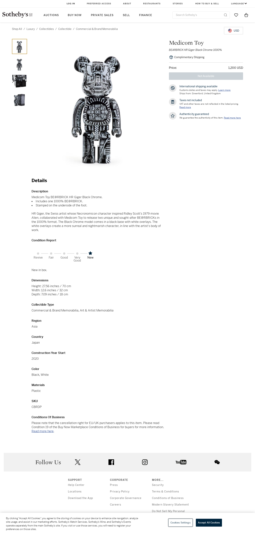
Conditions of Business (168, 498)
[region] (127, 523)
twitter (77, 462)
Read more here (43, 431)
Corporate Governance (126, 498)
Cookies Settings (180, 522)
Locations (75, 491)
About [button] (127, 3)
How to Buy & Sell (207, 3)
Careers (115, 504)
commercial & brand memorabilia (97, 29)
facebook (111, 462)
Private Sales (102, 15)
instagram (145, 462)
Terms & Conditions (165, 491)
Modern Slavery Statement (170, 504)
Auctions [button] (51, 15)
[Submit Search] (225, 14)
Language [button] (237, 3)
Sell (126, 15)
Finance (145, 15)
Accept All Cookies (209, 522)
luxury (31, 29)
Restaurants (152, 3)
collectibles (46, 29)
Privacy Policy (120, 491)
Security (158, 485)
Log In (71, 3)
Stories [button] (178, 3)
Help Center (76, 485)
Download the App (80, 498)
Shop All (17, 29)
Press (114, 485)
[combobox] (201, 15)
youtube (181, 462)
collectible (64, 29)
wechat (217, 462)
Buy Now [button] (75, 15)
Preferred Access (99, 3)
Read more (185, 107)
